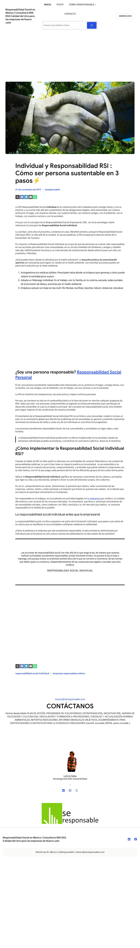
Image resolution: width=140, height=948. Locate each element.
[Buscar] (92, 25)
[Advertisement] (70, 54)
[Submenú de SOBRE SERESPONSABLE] (95, 4)
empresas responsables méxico (69, 673)
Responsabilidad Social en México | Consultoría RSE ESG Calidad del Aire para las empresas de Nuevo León (20, 16)
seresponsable (52, 189)
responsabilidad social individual (32, 673)
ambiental (95, 498)
